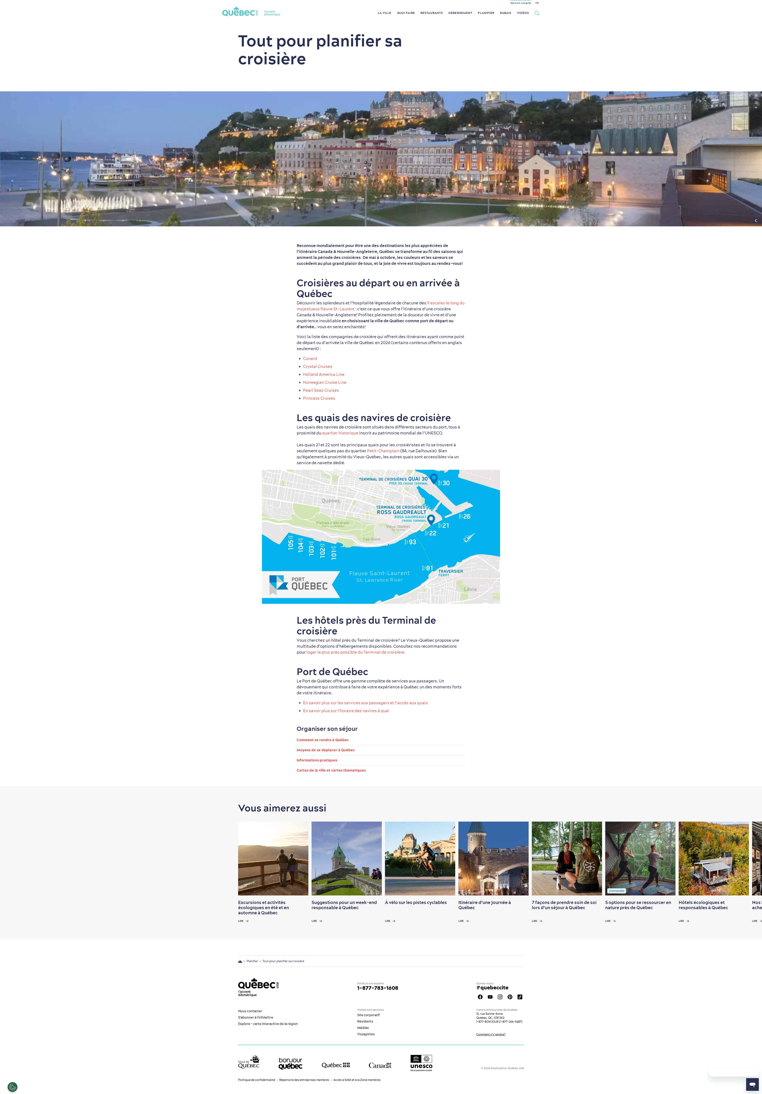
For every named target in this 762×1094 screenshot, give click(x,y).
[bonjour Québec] (290, 1064)
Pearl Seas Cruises (321, 390)
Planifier (486, 13)
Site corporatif (368, 1015)
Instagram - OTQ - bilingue (500, 997)
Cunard (310, 358)
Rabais (506, 13)
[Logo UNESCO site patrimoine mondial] (421, 1063)
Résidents (365, 1021)
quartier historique (340, 432)
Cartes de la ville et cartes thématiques (331, 770)
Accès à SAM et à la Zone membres (357, 1080)
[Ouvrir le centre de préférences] (12, 1087)
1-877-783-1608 (377, 988)
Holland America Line (323, 374)
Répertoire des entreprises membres (304, 1080)
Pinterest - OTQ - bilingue (510, 997)
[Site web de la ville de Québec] (248, 1062)
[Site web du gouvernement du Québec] (336, 1065)
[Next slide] (751, 858)
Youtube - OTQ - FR (490, 997)
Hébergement (460, 13)
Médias (363, 1028)
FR (537, 3)
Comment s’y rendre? (490, 1034)
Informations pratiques (317, 760)
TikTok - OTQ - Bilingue (520, 997)
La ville (385, 13)
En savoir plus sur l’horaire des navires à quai (346, 710)
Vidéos (523, 13)
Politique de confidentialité (256, 1080)
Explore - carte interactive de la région (268, 1024)
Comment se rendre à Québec (323, 740)
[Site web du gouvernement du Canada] (380, 1065)
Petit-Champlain (383, 450)
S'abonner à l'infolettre (255, 1017)
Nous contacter (250, 1011)
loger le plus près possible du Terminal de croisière (355, 652)
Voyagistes (366, 1034)
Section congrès (521, 3)
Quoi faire (406, 13)
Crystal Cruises (317, 366)
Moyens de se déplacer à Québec (326, 750)
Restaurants (431, 13)
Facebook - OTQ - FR (480, 997)
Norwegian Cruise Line (325, 382)
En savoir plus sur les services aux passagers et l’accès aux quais (365, 702)
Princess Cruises (319, 398)
